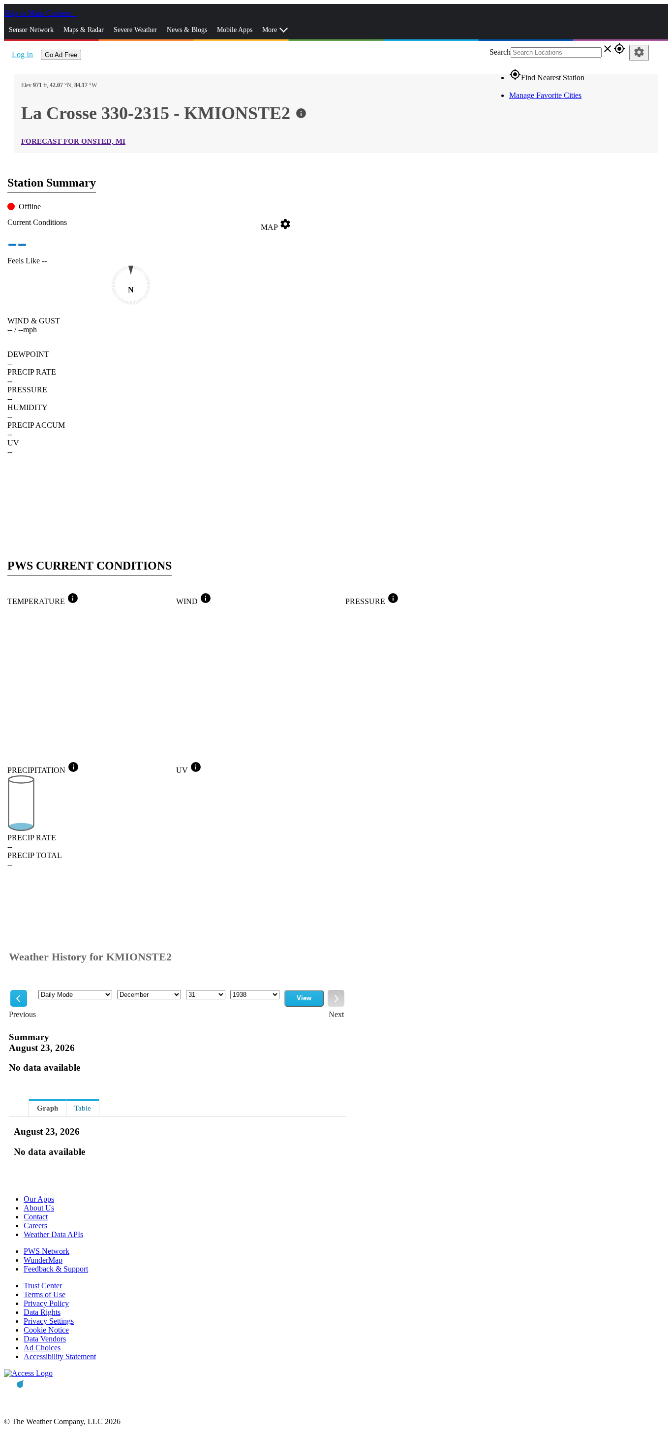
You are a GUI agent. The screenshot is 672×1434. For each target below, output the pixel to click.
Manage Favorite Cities (545, 95)
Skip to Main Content (38, 13)
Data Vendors (45, 1339)
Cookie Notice (46, 1330)
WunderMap (43, 1260)
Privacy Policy (46, 1303)
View (304, 998)
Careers (35, 1225)
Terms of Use (44, 1294)
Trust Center (43, 1285)
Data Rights (42, 1312)
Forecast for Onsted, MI (73, 141)
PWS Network (46, 1251)
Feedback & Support (56, 1269)
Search (500, 52)
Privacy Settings (49, 1321)
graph (47, 1108)
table (82, 1108)
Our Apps (39, 1199)
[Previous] (18, 998)
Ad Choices (42, 1347)
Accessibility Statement (60, 1356)
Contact (36, 1216)
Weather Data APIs (53, 1234)
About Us (39, 1208)
